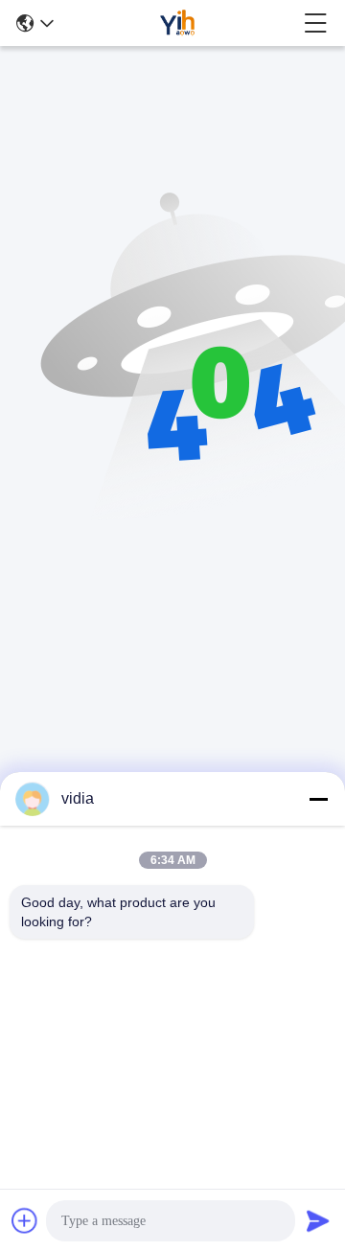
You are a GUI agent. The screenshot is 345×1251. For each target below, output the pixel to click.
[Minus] (318, 798)
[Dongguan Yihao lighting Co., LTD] (178, 23)
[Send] (318, 1220)
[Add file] (25, 1220)
